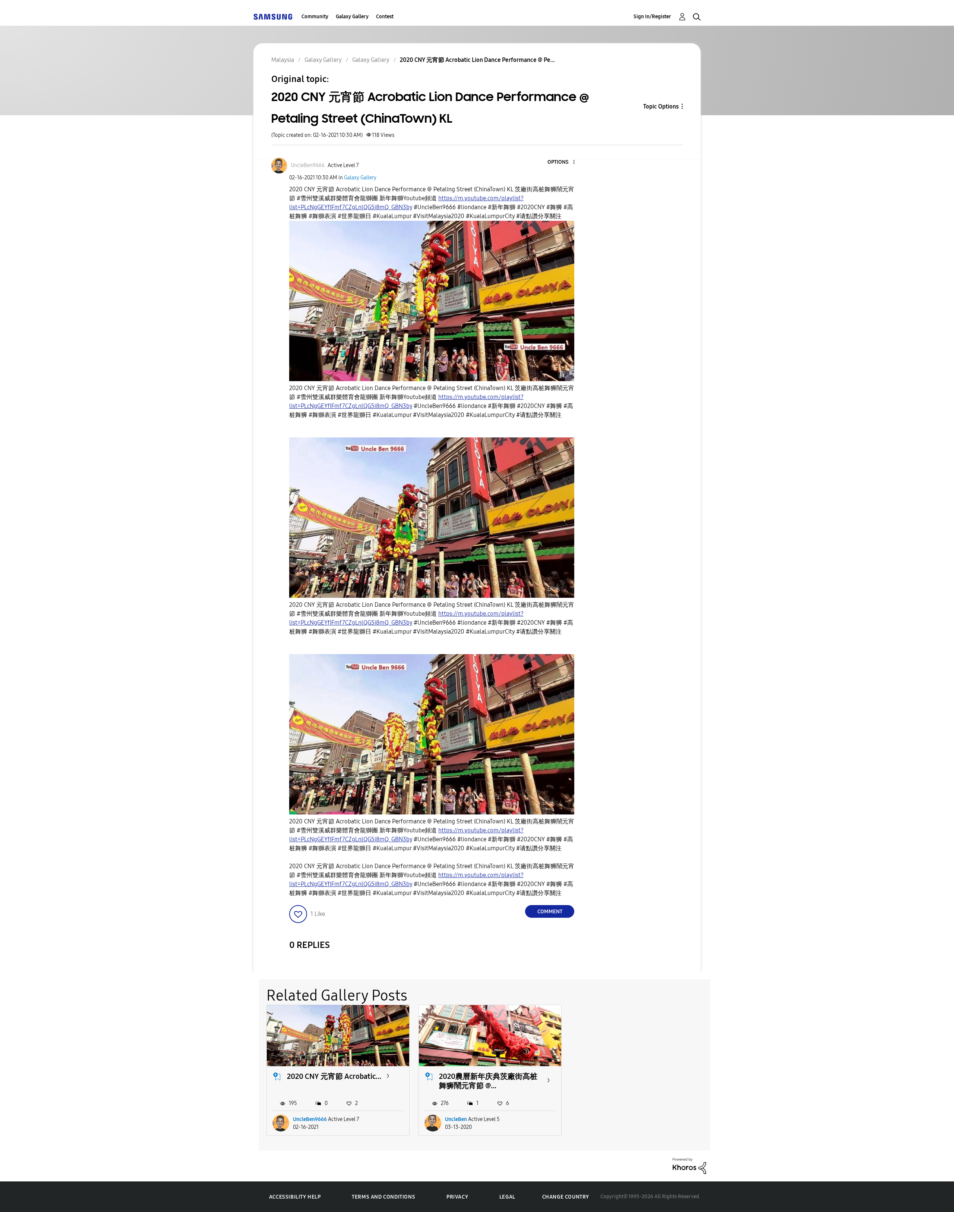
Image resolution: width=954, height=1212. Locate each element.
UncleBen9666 (310, 1119)
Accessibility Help (295, 1197)
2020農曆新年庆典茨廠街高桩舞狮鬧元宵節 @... (488, 1081)
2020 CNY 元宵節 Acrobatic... (334, 1076)
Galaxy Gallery (352, 16)
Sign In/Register (652, 16)
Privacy (457, 1197)
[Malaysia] (272, 16)
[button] (562, 162)
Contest (385, 16)
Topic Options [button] (661, 106)
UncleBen (456, 1119)
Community (314, 16)
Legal (507, 1197)
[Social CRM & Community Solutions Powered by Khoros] (689, 1165)
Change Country (565, 1197)
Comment (549, 911)
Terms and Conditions (383, 1197)
